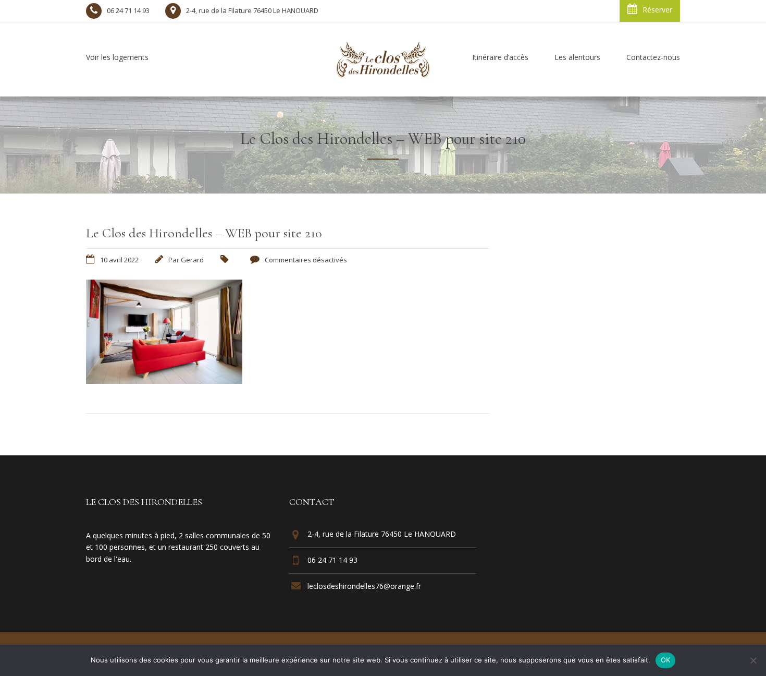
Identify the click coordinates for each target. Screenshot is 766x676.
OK (666, 660)
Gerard (192, 259)
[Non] (753, 660)
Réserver (657, 10)
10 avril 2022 (119, 259)
